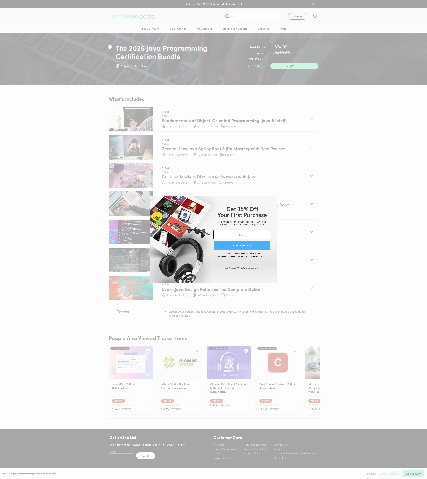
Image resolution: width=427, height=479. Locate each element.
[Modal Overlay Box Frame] (213, 239)
